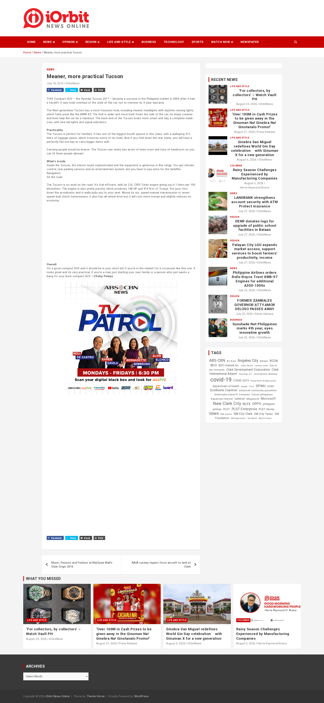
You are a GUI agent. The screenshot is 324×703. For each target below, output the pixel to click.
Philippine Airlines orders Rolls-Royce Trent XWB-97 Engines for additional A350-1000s (255, 278)
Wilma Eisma (265, 418)
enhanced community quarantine (258, 390)
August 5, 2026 (253, 183)
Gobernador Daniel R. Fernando (232, 394)
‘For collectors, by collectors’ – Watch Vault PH (255, 94)
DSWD (270, 386)
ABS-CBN (217, 360)
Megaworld (253, 399)
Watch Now (220, 42)
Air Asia (231, 361)
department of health (226, 386)
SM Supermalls (238, 418)
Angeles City (248, 360)
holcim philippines (262, 394)
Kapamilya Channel (222, 399)
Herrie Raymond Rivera (254, 187)
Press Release (266, 131)
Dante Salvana (264, 313)
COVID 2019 (241, 380)
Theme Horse (96, 696)
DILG (251, 386)
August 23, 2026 (246, 103)
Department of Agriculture (263, 381)
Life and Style (119, 42)
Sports (198, 42)
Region (91, 42)
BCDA (274, 361)
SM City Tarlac (263, 414)
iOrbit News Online (58, 696)
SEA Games (226, 414)
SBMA (214, 414)
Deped (244, 386)
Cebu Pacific (247, 365)
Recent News (224, 79)
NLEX (246, 404)
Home (31, 42)
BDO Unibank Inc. (229, 365)
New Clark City (227, 403)
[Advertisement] (121, 232)
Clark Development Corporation (248, 369)
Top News (252, 418)
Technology (174, 42)
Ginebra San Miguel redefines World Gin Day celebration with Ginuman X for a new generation (254, 148)
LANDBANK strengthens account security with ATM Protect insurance (254, 201)
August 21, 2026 (244, 131)
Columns (236, 165)
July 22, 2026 (244, 313)
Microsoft (268, 398)
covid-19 (221, 379)
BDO (214, 365)
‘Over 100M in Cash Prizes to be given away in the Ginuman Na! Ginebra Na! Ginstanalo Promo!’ (255, 120)
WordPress (141, 696)
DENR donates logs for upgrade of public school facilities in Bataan (254, 225)
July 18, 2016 (55, 83)
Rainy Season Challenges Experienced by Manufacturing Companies (255, 174)
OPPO (256, 404)
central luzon (261, 365)
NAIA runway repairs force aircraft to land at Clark (161, 564)
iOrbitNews (73, 83)
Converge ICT (245, 374)
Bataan (264, 361)
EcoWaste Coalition (223, 390)
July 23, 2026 (246, 290)
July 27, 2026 (246, 211)
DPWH (261, 386)
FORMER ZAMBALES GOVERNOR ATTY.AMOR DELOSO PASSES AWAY (254, 304)
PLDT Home (266, 409)
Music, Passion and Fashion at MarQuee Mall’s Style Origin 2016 (81, 564)
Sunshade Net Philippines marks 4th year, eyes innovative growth (254, 328)
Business (149, 42)
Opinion (68, 42)
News (47, 42)
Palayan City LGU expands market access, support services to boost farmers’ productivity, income (255, 251)
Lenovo (240, 398)
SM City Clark (243, 414)
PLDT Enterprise (244, 409)
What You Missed (43, 578)
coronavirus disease (266, 374)
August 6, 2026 (246, 159)
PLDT (226, 409)
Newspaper (250, 42)
